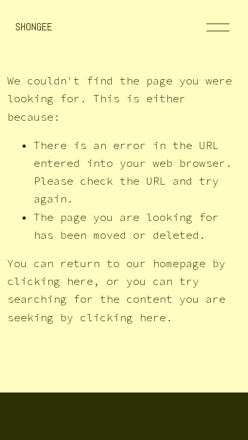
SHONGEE (33, 27)
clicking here (50, 281)
